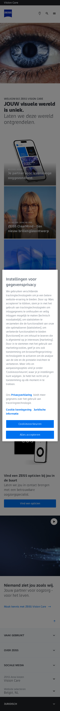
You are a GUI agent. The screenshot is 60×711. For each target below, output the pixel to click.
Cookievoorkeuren (30, 423)
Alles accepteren (30, 434)
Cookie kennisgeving (19, 409)
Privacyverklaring (22, 394)
